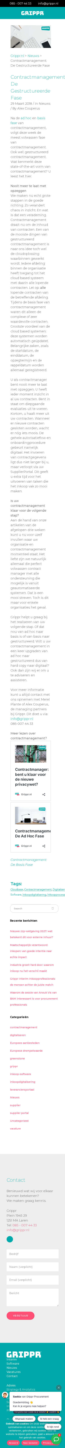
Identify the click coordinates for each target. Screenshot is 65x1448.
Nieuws (33, 56)
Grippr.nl (17, 56)
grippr (14, 1066)
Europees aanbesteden (25, 1043)
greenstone (17, 1058)
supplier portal (19, 1113)
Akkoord (13, 1442)
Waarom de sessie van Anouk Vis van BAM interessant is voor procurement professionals (34, 998)
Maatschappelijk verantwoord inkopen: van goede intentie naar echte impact (31, 951)
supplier (15, 1105)
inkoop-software (20, 1074)
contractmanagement (38, 889)
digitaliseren (18, 1035)
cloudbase (17, 889)
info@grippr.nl (22, 719)
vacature (15, 1128)
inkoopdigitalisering (34, 894)
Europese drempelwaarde (26, 1050)
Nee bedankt (30, 1442)
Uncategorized (19, 1120)
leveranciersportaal (22, 1089)
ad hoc (26, 118)
